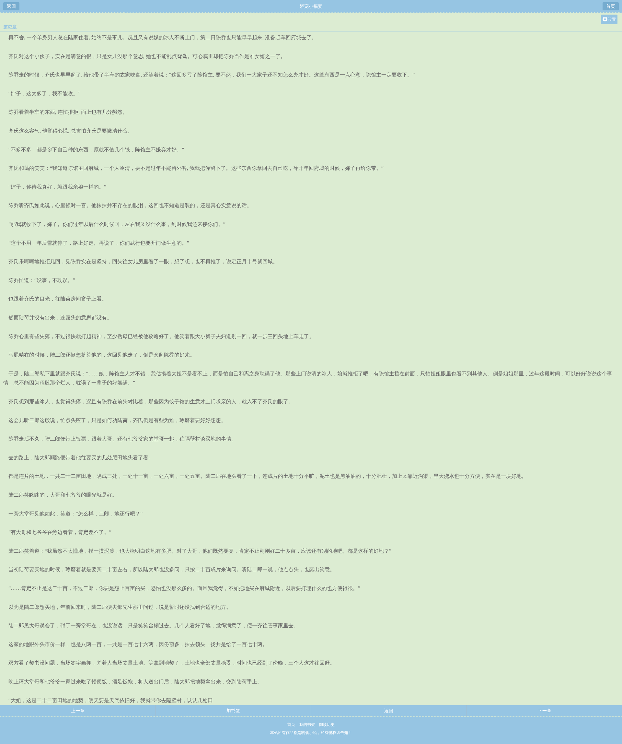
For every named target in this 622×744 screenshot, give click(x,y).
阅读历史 (327, 724)
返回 (11, 6)
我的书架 (307, 724)
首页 (610, 6)
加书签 (233, 710)
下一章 (544, 710)
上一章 (78, 710)
